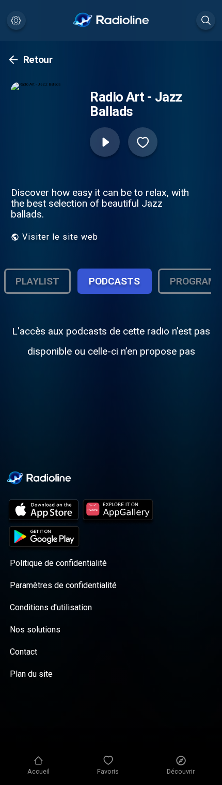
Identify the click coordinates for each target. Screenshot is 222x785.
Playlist (37, 281)
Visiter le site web (60, 237)
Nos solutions (35, 629)
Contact (23, 652)
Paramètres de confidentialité (63, 585)
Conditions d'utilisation (51, 607)
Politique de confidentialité (58, 563)
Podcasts (114, 281)
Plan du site (31, 674)
